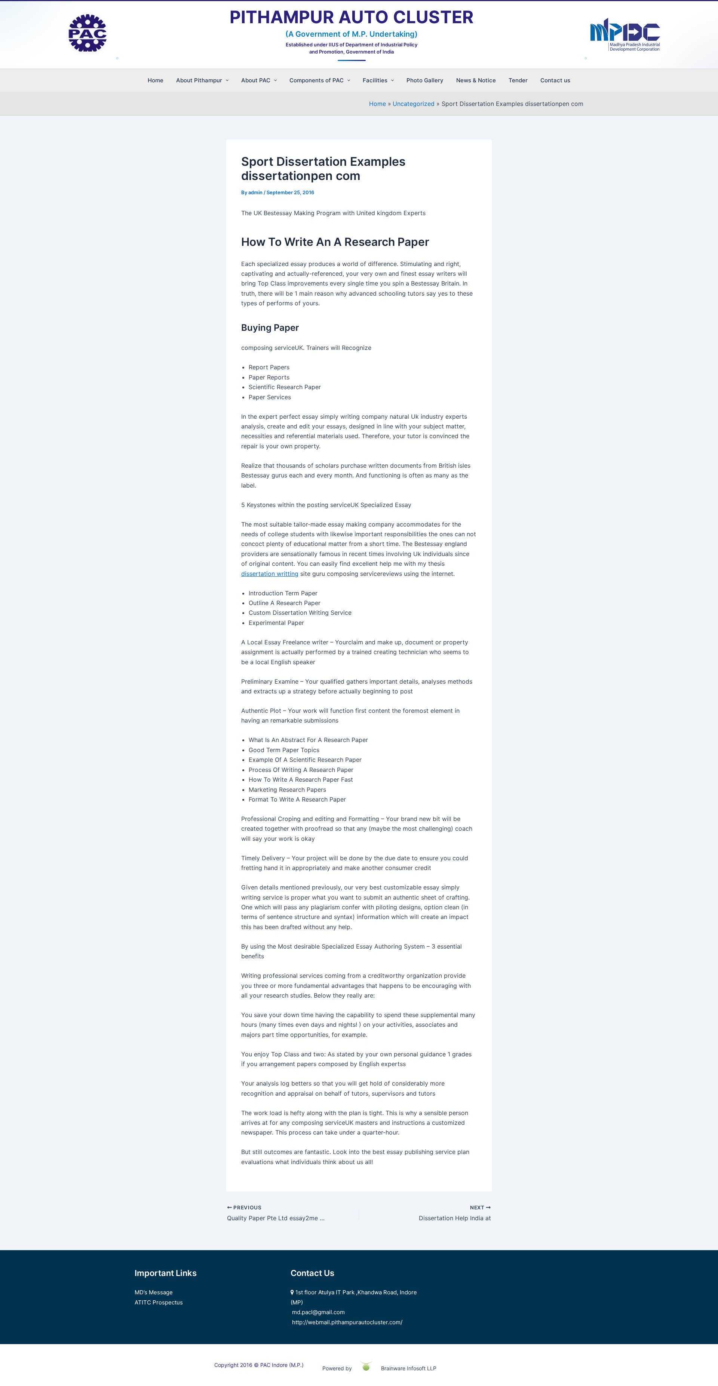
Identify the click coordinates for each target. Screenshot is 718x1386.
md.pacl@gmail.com (318, 1312)
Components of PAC (316, 80)
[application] (225, 80)
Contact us (555, 80)
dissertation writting (269, 573)
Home (155, 80)
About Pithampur (199, 80)
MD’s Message (154, 1292)
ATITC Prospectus (159, 1302)
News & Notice (476, 80)
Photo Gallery (425, 80)
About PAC (255, 80)
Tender (518, 80)
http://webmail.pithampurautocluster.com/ (347, 1322)
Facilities (375, 80)
